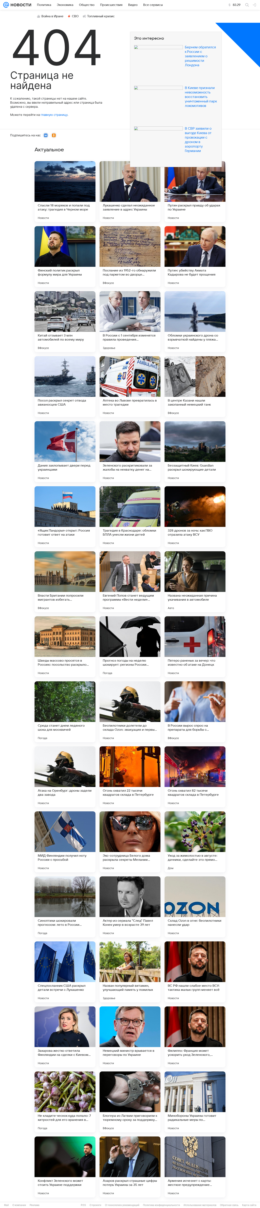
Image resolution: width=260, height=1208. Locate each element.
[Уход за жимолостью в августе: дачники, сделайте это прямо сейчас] (195, 841)
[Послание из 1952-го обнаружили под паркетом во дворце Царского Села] (130, 256)
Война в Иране (52, 16)
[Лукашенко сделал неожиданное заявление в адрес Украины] (130, 191)
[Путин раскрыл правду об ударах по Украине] (195, 191)
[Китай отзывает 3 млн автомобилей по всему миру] (65, 321)
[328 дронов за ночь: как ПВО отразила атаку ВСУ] (195, 516)
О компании (19, 1205)
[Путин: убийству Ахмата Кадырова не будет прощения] (195, 256)
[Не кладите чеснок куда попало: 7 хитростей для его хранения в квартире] (65, 1101)
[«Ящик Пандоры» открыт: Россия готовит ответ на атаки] (65, 516)
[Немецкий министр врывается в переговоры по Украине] (130, 1036)
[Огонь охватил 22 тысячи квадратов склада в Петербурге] (130, 776)
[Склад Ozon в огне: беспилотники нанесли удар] (195, 906)
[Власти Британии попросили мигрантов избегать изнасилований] (65, 581)
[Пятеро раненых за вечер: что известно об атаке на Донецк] (195, 646)
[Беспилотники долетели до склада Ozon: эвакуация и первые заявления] (130, 711)
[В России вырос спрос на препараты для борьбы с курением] (195, 711)
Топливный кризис (101, 16)
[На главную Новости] (20, 5)
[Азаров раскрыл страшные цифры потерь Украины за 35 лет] (130, 1166)
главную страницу (54, 115)
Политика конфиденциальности (161, 1205)
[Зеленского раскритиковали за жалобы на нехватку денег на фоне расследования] (130, 451)
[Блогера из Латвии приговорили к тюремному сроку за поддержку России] (130, 1101)
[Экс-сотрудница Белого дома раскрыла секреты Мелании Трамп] (130, 841)
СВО (75, 16)
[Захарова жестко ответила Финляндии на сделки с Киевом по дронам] (65, 1036)
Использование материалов (200, 1205)
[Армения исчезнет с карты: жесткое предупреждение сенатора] (195, 1166)
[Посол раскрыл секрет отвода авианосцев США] (65, 386)
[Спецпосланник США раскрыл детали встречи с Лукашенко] (65, 971)
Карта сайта (249, 1205)
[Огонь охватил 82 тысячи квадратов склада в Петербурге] (195, 776)
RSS (83, 1205)
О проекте (95, 1205)
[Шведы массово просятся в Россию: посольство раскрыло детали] (65, 646)
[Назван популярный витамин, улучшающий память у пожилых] (130, 971)
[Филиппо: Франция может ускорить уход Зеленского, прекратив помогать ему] (195, 1036)
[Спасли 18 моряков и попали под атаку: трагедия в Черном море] (65, 191)
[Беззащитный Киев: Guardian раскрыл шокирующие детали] (195, 451)
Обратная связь (229, 1205)
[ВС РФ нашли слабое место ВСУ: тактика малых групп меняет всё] (195, 971)
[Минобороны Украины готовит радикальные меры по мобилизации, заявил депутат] (195, 1101)
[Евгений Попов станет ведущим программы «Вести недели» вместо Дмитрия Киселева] (130, 581)
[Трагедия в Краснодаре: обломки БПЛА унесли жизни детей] (130, 516)
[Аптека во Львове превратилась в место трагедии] (130, 386)
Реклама (34, 1205)
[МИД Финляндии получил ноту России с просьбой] (65, 841)
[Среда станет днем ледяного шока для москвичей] (65, 711)
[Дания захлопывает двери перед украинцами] (65, 451)
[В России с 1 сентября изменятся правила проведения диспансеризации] (130, 321)
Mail (6, 1205)
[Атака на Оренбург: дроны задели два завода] (65, 776)
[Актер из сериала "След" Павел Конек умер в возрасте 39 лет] (130, 906)
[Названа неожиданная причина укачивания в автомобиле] (195, 581)
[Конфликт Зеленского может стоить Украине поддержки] (65, 1166)
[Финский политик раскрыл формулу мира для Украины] (65, 256)
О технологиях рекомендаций (122, 1205)
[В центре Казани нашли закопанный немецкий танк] (195, 386)
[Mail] (6, 5)
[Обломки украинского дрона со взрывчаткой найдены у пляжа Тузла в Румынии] (195, 321)
